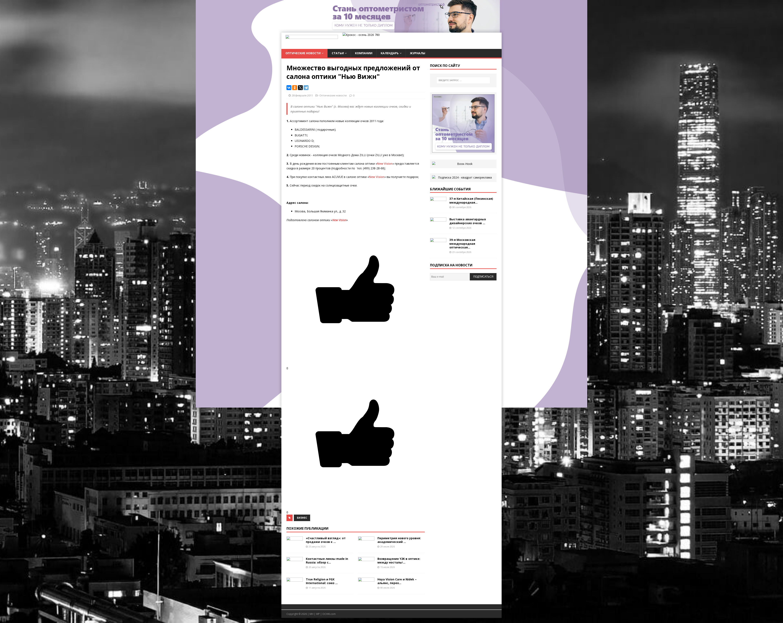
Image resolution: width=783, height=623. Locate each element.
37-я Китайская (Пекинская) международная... (471, 200)
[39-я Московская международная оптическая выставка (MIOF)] (438, 248)
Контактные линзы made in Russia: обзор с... (327, 560)
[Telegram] (306, 87)
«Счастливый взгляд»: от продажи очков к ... (326, 540)
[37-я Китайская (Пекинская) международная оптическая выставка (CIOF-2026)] (438, 207)
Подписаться (483, 276)
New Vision (385, 163)
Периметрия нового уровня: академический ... (399, 540)
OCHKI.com (329, 614)
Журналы (417, 53)
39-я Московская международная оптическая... (462, 243)
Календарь (390, 53)
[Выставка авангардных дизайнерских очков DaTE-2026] (438, 227)
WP (318, 614)
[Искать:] (463, 80)
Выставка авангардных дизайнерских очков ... (467, 221)
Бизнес (302, 517)
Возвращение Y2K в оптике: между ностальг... (398, 560)
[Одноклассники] (294, 87)
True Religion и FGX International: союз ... (322, 581)
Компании (363, 53)
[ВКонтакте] (288, 87)
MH (311, 614)
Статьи (338, 53)
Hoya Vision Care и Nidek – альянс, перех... (397, 581)
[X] (300, 87)
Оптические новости (303, 53)
